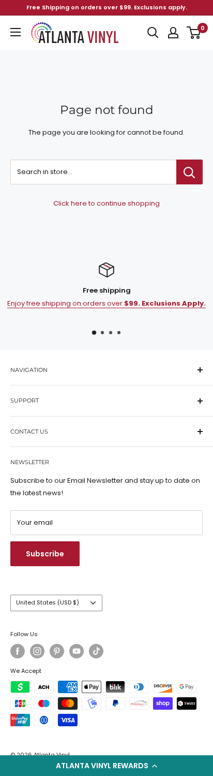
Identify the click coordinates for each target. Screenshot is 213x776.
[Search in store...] (189, 172)
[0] (194, 32)
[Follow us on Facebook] (17, 651)
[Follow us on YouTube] (76, 651)
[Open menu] (15, 32)
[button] (106, 765)
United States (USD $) (47, 602)
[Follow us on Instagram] (37, 651)
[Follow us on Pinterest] (57, 651)
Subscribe (45, 554)
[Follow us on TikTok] (96, 651)
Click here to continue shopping (106, 203)
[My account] (173, 32)
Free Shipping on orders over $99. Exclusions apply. (106, 7)
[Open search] (153, 32)
